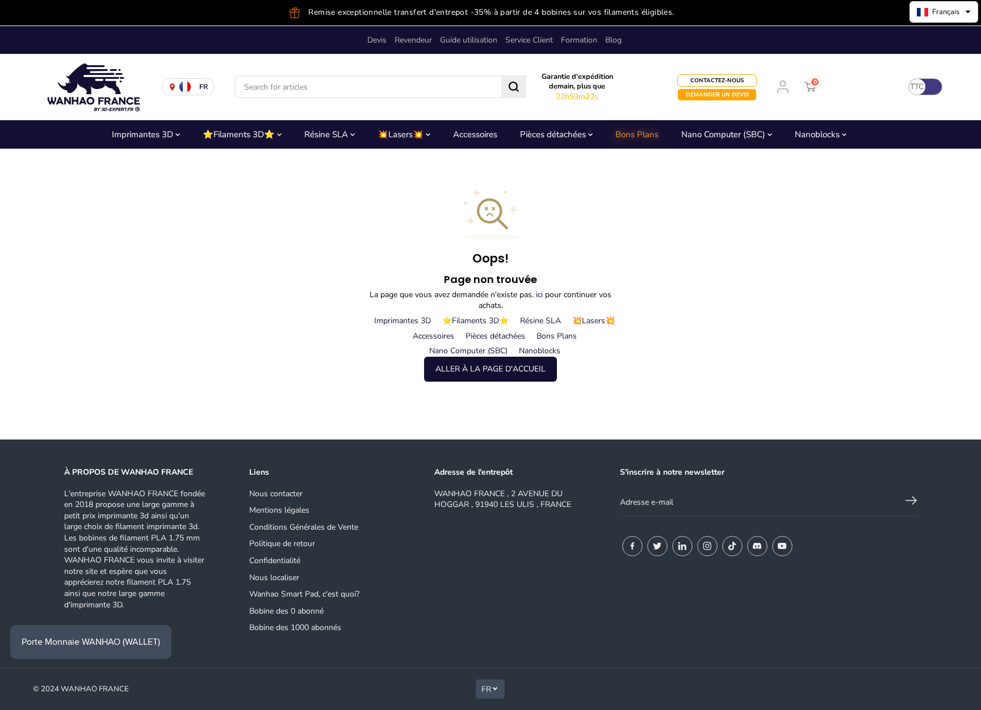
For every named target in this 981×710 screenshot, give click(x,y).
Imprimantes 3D (143, 134)
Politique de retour (282, 543)
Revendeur (413, 40)
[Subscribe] (911, 502)
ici (539, 294)
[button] (944, 12)
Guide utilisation (468, 40)
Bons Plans (637, 134)
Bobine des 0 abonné (286, 611)
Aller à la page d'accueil (490, 369)
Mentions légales (279, 510)
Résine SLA (327, 134)
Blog (613, 40)
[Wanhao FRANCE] (91, 87)
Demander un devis (717, 94)
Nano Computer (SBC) (724, 134)
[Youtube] (782, 546)
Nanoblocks (818, 134)
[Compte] (782, 86)
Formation (579, 40)
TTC (917, 87)
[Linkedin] (682, 546)
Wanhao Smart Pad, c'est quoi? (304, 594)
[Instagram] (707, 546)
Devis (377, 40)
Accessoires (475, 134)
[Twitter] (657, 546)
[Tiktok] (732, 546)
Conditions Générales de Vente (303, 527)
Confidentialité (274, 560)
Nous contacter (276, 493)
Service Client (529, 40)
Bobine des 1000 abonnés (295, 627)
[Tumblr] (757, 546)
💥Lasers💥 (402, 134)
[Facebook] (632, 546)
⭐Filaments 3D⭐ (240, 134)
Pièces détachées (554, 134)
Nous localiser (274, 577)
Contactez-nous (717, 80)
